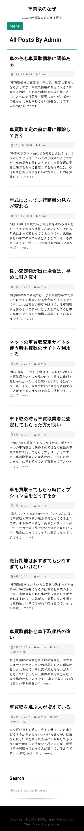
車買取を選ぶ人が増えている (40, 707)
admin (43, 74)
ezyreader (52, 824)
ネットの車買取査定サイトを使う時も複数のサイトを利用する (40, 348)
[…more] (29, 106)
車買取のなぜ (42, 8)
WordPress (32, 824)
